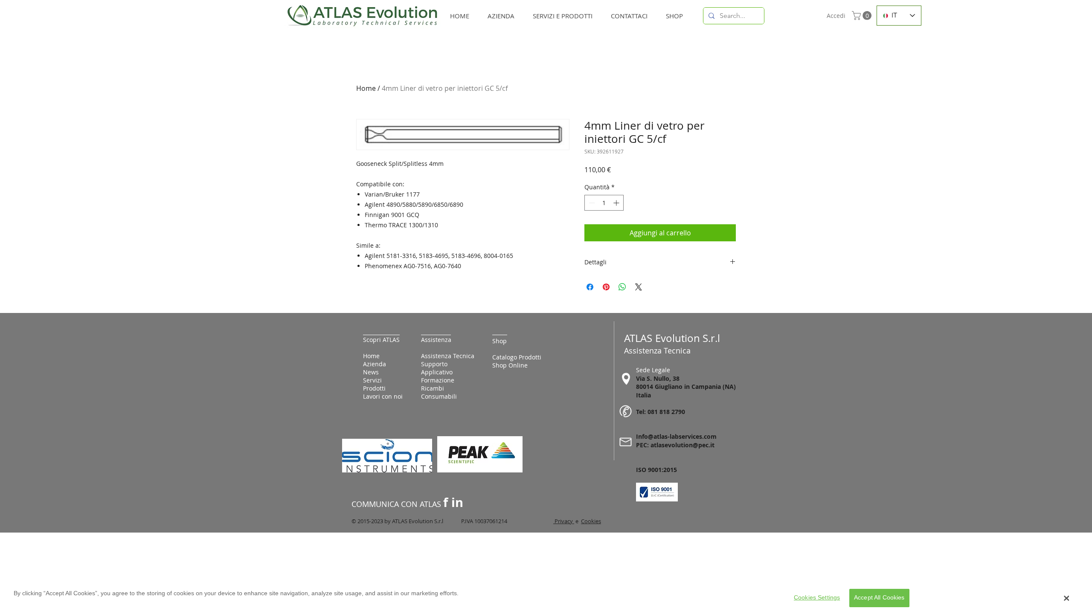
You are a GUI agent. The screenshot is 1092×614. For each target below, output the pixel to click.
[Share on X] (638, 287)
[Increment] (617, 202)
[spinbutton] (604, 202)
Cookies (591, 521)
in (457, 502)
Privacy (563, 521)
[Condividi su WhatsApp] (622, 287)
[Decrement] (591, 202)
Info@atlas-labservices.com (676, 436)
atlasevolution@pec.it (682, 445)
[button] (863, 15)
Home (366, 88)
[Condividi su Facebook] (590, 287)
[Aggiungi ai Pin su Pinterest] (606, 287)
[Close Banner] (1066, 598)
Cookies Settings (817, 597)
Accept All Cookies (879, 597)
